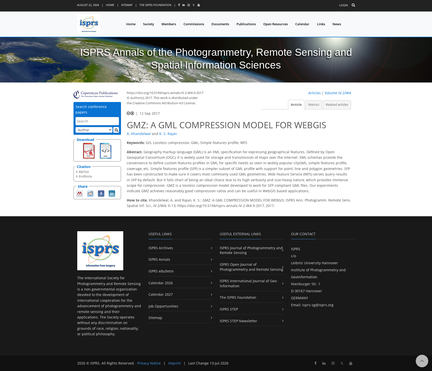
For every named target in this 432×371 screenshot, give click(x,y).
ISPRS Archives (160, 248)
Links (321, 24)
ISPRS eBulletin (161, 271)
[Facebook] (101, 193)
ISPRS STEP (229, 309)
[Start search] (116, 130)
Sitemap (126, 5)
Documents (220, 24)
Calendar (302, 24)
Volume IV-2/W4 (338, 92)
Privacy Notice (149, 363)
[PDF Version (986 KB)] (89, 150)
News (336, 24)
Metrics (313, 104)
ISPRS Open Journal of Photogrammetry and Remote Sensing (251, 267)
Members (169, 24)
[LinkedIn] (111, 193)
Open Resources (275, 24)
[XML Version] (106, 150)
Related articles (337, 104)
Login (343, 5)
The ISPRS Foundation (155, 5)
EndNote (85, 176)
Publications (246, 24)
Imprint (174, 363)
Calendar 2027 (160, 294)
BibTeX (84, 172)
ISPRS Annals (159, 259)
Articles (314, 92)
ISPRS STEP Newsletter (238, 320)
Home (110, 5)
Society (148, 24)
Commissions (194, 24)
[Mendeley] (79, 193)
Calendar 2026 (160, 282)
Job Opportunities (163, 306)
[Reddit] (90, 193)
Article (296, 104)
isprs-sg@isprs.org (318, 304)
